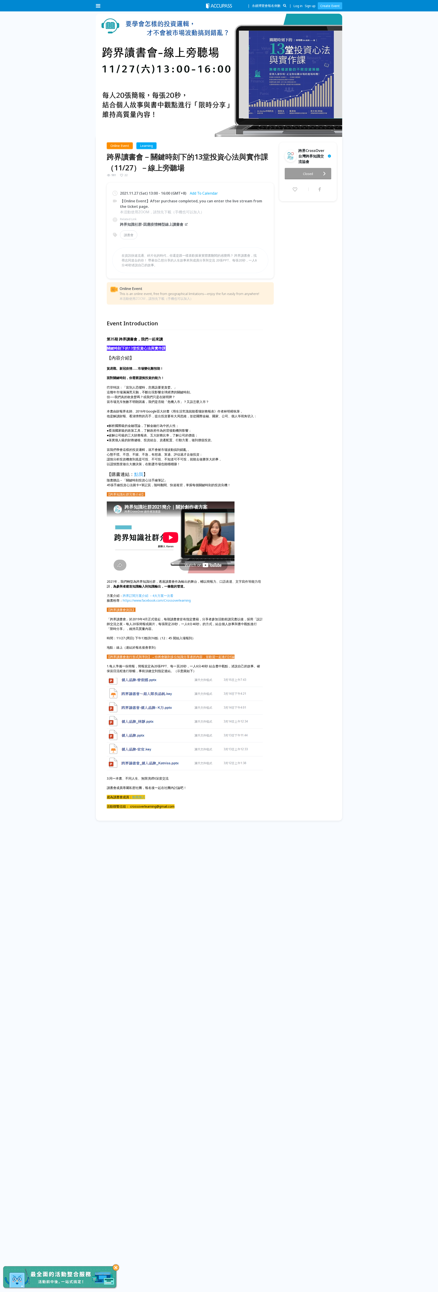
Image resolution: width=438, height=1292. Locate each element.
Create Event (330, 6)
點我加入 (138, 797)
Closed (308, 174)
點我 (138, 474)
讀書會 (128, 235)
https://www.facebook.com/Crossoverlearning (157, 600)
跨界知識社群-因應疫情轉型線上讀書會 (151, 224)
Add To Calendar (204, 193)
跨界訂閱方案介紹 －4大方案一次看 (148, 595)
